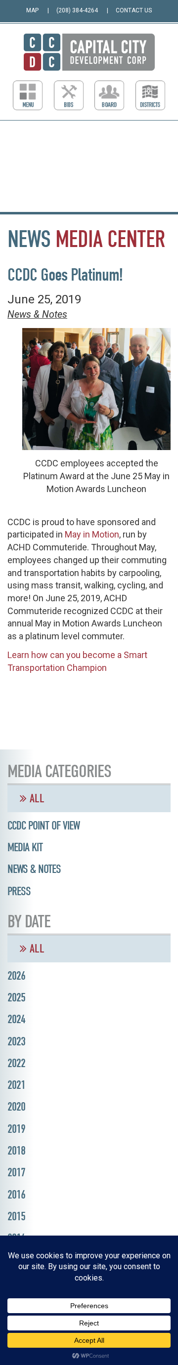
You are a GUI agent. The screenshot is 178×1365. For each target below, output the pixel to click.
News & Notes (37, 314)
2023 (16, 1041)
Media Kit (25, 847)
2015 (16, 1216)
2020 (16, 1107)
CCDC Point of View (43, 825)
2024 (16, 1019)
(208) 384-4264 (77, 10)
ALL (35, 798)
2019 (16, 1129)
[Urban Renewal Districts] (150, 95)
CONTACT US (134, 10)
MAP (32, 10)
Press (19, 891)
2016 (16, 1194)
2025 (16, 997)
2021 (16, 1085)
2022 (16, 1063)
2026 (16, 976)
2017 (16, 1172)
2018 (16, 1151)
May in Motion (92, 534)
